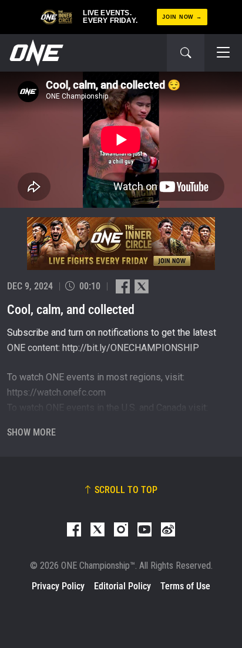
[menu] (223, 53)
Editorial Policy (122, 586)
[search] (185, 53)
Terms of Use (185, 586)
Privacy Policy (58, 586)
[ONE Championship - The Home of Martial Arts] (35, 53)
